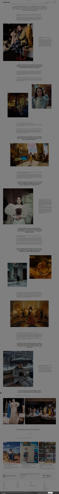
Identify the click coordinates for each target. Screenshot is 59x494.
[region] (29, 493)
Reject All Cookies (45, 492)
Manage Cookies (40, 492)
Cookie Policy (4, 493)
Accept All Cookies (50, 492)
